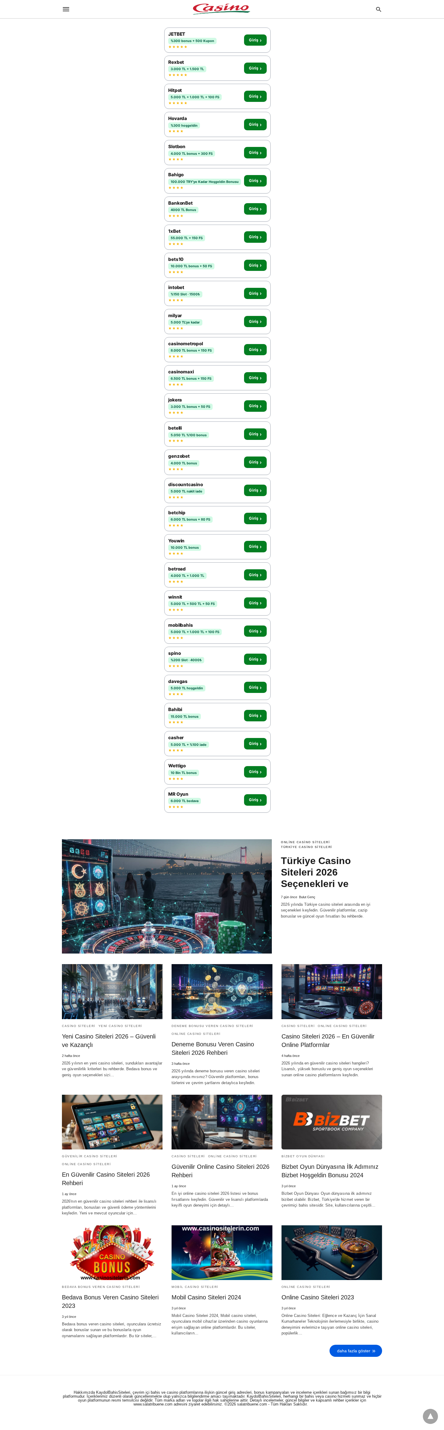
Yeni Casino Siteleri (120, 1026)
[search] (378, 9)
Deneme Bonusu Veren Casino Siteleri (212, 1026)
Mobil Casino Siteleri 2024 (206, 1297)
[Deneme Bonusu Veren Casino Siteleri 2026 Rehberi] (222, 991)
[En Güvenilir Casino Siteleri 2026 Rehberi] (112, 1122)
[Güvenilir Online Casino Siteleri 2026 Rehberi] (222, 1122)
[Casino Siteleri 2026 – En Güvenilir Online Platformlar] (332, 991)
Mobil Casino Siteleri (195, 1287)
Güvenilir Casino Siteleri (89, 1156)
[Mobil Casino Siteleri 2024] (222, 1252)
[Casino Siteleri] (221, 9)
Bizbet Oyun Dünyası (303, 1156)
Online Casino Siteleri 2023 (318, 1297)
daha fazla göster (353, 1350)
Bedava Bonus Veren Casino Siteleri (101, 1287)
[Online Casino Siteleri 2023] (332, 1252)
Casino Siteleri (78, 1026)
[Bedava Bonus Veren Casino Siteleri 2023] (112, 1252)
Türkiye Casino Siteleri (306, 847)
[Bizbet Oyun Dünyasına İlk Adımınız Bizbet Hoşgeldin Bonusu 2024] (332, 1122)
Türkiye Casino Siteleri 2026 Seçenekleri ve (316, 872)
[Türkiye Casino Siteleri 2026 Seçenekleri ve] (167, 896)
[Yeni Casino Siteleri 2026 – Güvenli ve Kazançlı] (112, 991)
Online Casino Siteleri (305, 842)
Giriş (255, 40)
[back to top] (430, 1416)
